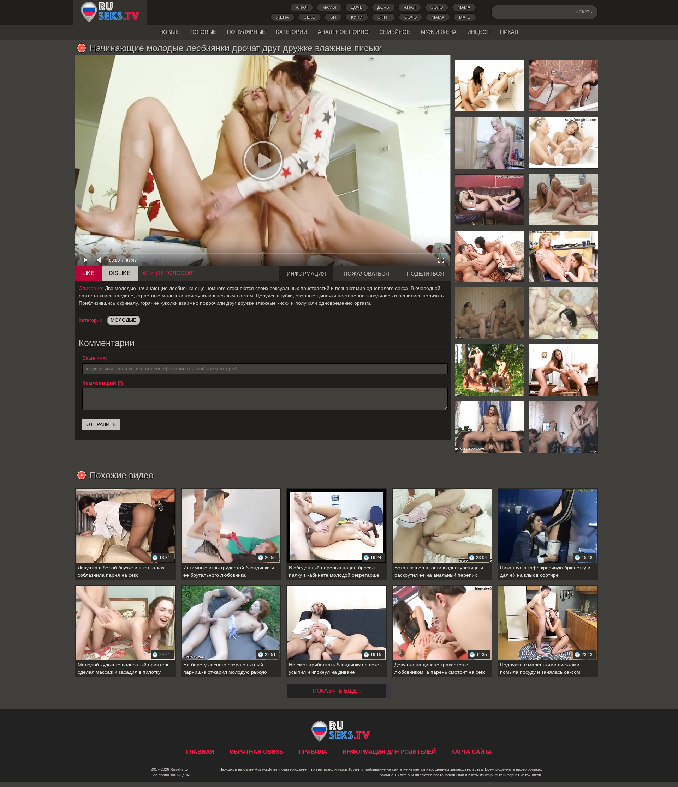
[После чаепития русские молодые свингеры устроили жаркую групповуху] (489, 313)
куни (357, 17)
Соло (436, 7)
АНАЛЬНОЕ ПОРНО (343, 32)
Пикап (509, 32)
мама (438, 17)
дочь (357, 7)
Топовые (203, 32)
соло (410, 17)
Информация (306, 274)
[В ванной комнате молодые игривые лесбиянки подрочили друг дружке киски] (563, 85)
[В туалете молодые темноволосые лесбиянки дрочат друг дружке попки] (489, 85)
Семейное (394, 32)
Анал (302, 7)
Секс (309, 17)
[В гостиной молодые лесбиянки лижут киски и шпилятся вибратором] (563, 370)
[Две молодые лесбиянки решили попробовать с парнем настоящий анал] (489, 256)
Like (88, 273)
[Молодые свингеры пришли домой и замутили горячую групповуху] (563, 427)
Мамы (329, 7)
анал (410, 7)
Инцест (478, 32)
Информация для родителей (389, 752)
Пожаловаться (366, 274)
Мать (464, 17)
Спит (383, 17)
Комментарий (99, 383)
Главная (110, 12)
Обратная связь (257, 752)
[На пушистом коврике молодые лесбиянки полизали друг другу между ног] (563, 199)
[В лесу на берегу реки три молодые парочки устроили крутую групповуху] (489, 370)
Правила (313, 752)
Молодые (123, 320)
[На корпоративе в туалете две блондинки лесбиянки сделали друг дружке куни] (489, 142)
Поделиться (425, 274)
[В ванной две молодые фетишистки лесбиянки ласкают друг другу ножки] (563, 142)
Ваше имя (94, 358)
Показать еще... (337, 691)
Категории (291, 32)
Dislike (120, 273)
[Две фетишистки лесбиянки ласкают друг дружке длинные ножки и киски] (489, 199)
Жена (282, 17)
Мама (464, 7)
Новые (169, 32)
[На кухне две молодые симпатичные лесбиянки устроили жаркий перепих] (563, 256)
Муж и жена (439, 32)
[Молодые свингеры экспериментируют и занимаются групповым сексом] (563, 313)
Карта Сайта (471, 752)
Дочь (383, 7)
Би (333, 17)
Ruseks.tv (179, 769)
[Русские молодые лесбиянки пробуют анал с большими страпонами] (489, 427)
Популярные (246, 32)
